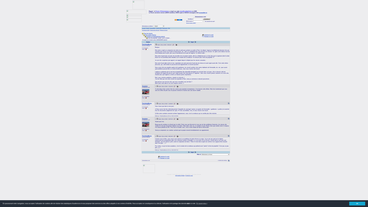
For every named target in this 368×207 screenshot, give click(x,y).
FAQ (169, 28)
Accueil (143, 28)
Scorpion (145, 86)
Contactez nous (189, 175)
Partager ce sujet (209, 36)
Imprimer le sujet (208, 35)
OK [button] (357, 203)
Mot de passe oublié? (191, 22)
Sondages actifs (145, 30)
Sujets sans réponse (154, 30)
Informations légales (180, 175)
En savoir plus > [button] (201, 203)
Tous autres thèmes (150, 35)
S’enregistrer (152, 28)
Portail (147, 28)
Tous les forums (148, 33)
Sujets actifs (159, 28)
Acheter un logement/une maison (156, 36)
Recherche (164, 28)
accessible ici (203, 12)
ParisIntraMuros (147, 44)
